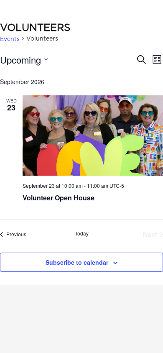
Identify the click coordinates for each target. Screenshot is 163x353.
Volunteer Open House (58, 197)
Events (10, 38)
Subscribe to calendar (77, 262)
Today (82, 233)
